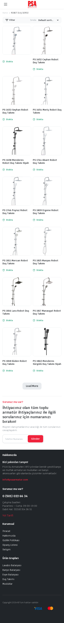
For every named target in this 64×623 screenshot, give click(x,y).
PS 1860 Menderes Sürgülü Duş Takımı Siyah (47, 362)
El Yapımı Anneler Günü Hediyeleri (17, 609)
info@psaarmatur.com (15, 479)
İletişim (6, 549)
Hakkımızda (8, 535)
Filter (12, 20)
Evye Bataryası (10, 574)
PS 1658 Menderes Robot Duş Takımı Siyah (15, 161)
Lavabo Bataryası (11, 565)
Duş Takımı (8, 579)
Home (5, 13)
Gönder (35, 438)
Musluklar (7, 583)
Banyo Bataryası (11, 569)
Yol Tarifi (7, 515)
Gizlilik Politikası (11, 540)
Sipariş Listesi (10, 544)
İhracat (6, 531)
